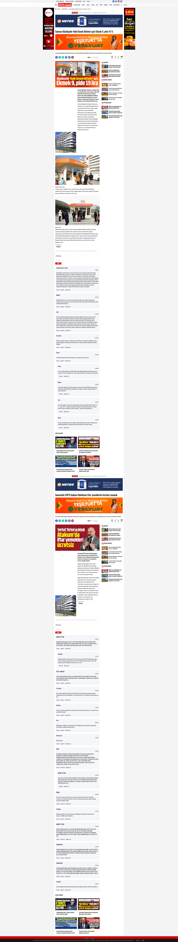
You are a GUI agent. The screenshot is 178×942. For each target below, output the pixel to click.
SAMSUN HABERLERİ (60, 1)
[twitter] (59, 57)
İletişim (88, 1)
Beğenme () (67, 290)
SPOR (97, 5)
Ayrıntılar (138, 940)
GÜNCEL (83, 5)
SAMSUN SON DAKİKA (69, 1)
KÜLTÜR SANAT (116, 5)
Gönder (58, 263)
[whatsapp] (63, 57)
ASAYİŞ (92, 5)
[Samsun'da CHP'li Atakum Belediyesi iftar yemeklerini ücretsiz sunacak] (77, 537)
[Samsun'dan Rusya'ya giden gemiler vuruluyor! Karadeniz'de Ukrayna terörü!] (66, 461)
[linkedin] (69, 57)
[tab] (58, 247)
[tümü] (121, 5)
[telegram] (66, 57)
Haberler (59, 9)
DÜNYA (101, 5)
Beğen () (62, 290)
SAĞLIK (110, 5)
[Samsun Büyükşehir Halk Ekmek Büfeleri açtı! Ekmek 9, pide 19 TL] (77, 74)
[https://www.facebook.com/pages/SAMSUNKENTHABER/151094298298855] (113, 1)
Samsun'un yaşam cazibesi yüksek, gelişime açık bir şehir (87, 470)
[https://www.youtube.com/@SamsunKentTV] (119, 1)
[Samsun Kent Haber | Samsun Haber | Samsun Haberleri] (65, 5)
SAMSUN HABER (78, 1)
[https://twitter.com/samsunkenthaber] (116, 1)
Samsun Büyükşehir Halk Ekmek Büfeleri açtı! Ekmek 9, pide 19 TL (79, 9)
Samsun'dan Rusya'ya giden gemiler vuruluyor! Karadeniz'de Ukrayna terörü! (65, 470)
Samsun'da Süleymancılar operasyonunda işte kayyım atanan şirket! (88, 451)
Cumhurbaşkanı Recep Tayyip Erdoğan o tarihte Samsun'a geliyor (65, 451)
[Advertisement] (65, 110)
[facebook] (56, 57)
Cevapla (57, 290)
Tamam (142, 940)
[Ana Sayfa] (55, 9)
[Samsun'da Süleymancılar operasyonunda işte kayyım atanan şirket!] (88, 442)
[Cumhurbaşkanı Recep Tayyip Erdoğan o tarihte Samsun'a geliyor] (66, 442)
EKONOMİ (105, 5)
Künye (84, 1)
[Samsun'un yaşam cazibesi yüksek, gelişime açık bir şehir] (88, 461)
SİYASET (88, 5)
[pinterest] (72, 57)
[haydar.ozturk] (121, 1)
